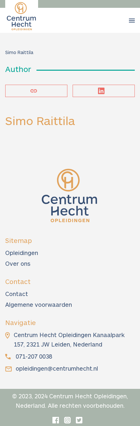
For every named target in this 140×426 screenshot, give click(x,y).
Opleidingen (21, 252)
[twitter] (79, 420)
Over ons (17, 263)
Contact (16, 293)
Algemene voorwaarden (38, 304)
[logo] (21, 16)
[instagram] (67, 420)
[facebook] (55, 420)
